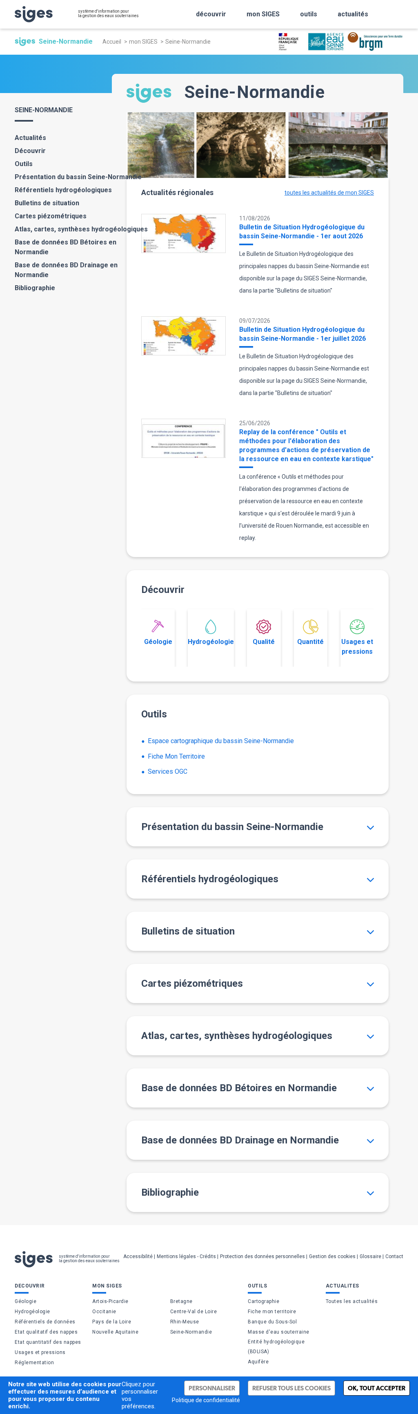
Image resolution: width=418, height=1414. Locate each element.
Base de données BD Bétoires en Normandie (65, 247)
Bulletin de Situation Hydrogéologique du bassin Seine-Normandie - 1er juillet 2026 (302, 334)
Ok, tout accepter (376, 1388)
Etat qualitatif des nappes (46, 1332)
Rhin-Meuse (184, 1322)
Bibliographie (35, 288)
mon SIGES (263, 14)
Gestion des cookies (332, 1256)
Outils (24, 164)
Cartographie (263, 1301)
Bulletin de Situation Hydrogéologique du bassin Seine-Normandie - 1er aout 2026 (302, 231)
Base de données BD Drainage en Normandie (66, 270)
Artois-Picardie (110, 1301)
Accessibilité (138, 1256)
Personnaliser (212, 1388)
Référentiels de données (45, 1322)
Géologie (158, 642)
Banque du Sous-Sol (272, 1322)
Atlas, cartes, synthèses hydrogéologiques (81, 229)
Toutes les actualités (352, 1301)
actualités (353, 14)
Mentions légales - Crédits (186, 1256)
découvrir (211, 14)
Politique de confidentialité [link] (206, 1400)
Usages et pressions (357, 646)
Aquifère (258, 1362)
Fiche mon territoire (272, 1311)
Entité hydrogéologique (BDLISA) (276, 1346)
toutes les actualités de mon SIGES (329, 192)
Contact (394, 1256)
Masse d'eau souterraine (278, 1332)
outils (308, 14)
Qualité (264, 642)
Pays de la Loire (111, 1322)
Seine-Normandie (191, 1332)
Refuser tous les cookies (291, 1388)
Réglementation (34, 1362)
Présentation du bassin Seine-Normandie (78, 177)
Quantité (310, 642)
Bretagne (181, 1301)
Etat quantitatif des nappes (48, 1342)
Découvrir (30, 151)
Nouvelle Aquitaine (115, 1332)
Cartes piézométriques (51, 216)
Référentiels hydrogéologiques (63, 190)
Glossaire (370, 1256)
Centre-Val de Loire (193, 1311)
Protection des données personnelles (262, 1256)
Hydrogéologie (211, 642)
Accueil (111, 41)
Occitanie (104, 1311)
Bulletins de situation (47, 203)
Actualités (30, 138)
